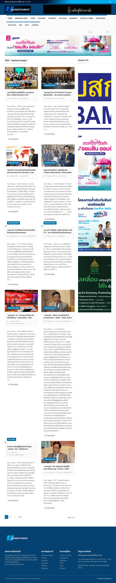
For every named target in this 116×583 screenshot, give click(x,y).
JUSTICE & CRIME (86, 18)
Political (44, 565)
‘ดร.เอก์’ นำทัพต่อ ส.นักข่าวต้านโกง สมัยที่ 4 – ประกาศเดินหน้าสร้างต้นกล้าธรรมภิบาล (58, 232)
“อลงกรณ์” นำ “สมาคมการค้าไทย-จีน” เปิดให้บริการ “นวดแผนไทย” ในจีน (21, 316)
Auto (61, 565)
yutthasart (25, 98)
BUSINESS (73, 18)
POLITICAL (63, 18)
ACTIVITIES (12, 25)
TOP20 (32, 18)
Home (10, 18)
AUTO (27, 25)
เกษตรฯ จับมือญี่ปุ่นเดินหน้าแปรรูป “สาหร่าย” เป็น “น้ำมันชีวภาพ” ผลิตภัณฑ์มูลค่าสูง (19, 449)
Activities (63, 560)
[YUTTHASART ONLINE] (18, 9)
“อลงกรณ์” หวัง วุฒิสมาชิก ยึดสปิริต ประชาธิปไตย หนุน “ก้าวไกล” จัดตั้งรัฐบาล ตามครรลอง (57, 469)
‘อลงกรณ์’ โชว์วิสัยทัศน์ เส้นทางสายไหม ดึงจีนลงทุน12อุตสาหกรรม (21, 231)
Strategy (44, 563)
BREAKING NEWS (21, 18)
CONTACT (35, 25)
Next (20, 517)
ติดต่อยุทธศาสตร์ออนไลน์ (104, 578)
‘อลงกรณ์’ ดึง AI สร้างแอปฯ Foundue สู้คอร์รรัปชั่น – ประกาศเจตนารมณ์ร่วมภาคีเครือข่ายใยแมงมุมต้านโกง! (58, 95)
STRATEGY (52, 18)
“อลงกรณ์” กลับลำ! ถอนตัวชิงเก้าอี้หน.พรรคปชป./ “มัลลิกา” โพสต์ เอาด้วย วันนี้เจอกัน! (58, 317)
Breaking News (47, 555)
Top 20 (43, 558)
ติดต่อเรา (63, 568)
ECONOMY (42, 18)
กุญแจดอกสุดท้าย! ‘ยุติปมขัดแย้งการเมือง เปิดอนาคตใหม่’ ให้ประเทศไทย (58, 171)
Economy (44, 560)
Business (44, 568)
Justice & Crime (66, 555)
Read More (14, 139)
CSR (20, 25)
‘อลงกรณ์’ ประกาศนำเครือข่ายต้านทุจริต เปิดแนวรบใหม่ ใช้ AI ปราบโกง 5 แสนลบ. (21, 172)
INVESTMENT (100, 18)
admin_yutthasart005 (28, 236)
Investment (64, 558)
